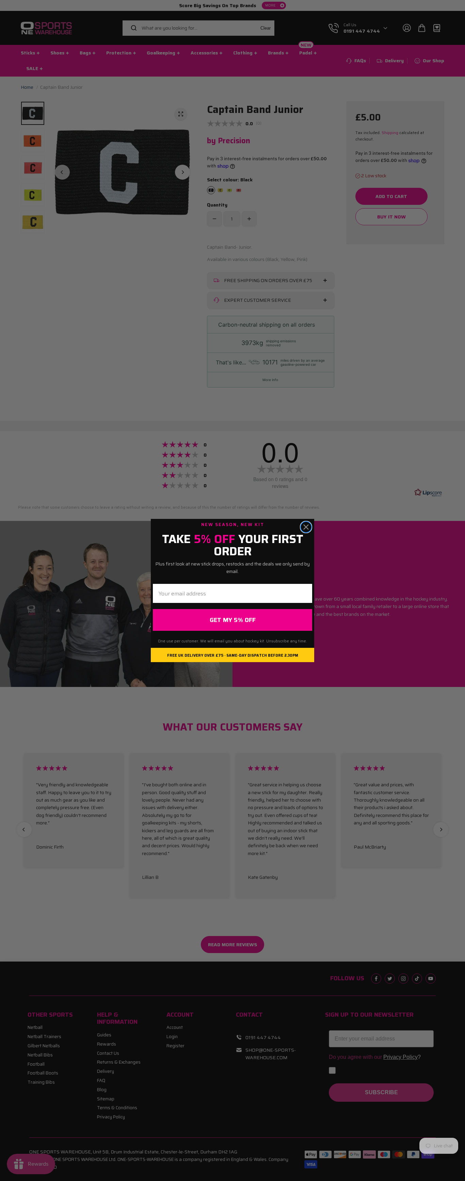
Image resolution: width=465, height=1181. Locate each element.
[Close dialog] (306, 527)
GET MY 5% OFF (233, 620)
